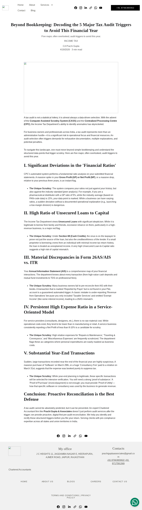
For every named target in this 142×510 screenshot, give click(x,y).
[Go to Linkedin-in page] (86, 7)
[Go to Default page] (91, 7)
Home (21, 5)
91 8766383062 (116, 460)
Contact (21, 10)
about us (47, 481)
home (24, 481)
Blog (33, 10)
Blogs (71, 481)
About (32, 5)
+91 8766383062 (125, 8)
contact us (120, 481)
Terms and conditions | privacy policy (71, 496)
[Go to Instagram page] (81, 7)
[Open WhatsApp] (134, 502)
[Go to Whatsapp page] (96, 7)
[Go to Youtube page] (100, 7)
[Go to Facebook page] (76, 7)
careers (96, 481)
